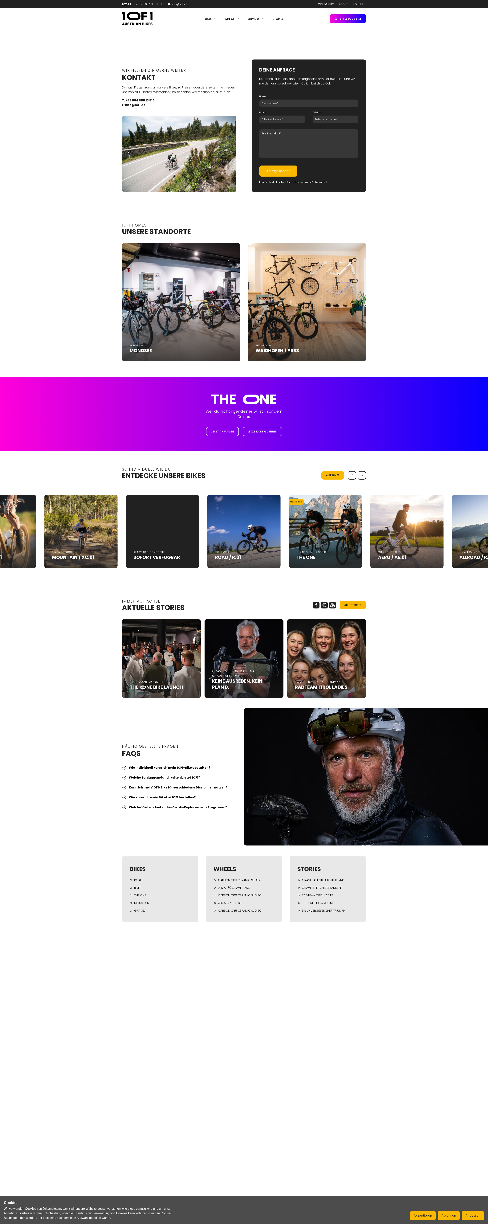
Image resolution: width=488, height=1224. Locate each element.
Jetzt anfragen (222, 431)
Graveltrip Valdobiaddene (322, 888)
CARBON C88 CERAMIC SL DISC (240, 880)
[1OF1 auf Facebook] (316, 605)
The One (140, 895)
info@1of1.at (179, 4)
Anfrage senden (278, 171)
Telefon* (317, 112)
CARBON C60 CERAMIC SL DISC (240, 895)
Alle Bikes (332, 475)
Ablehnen (448, 1215)
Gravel (139, 910)
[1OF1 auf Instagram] (324, 605)
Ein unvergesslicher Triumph (323, 910)
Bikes (137, 888)
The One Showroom (317, 903)
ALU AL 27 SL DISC (230, 903)
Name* (263, 96)
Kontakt (358, 4)
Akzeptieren (423, 1215)
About (343, 4)
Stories (278, 19)
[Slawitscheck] (137, 18)
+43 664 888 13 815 (151, 4)
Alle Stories (352, 605)
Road (138, 880)
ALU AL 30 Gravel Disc (234, 888)
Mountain (141, 903)
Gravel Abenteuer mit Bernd (323, 880)
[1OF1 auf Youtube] (332, 605)
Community (326, 4)
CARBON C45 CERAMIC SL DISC (240, 910)
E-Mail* (263, 112)
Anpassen (473, 1215)
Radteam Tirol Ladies (317, 895)
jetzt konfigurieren (262, 431)
